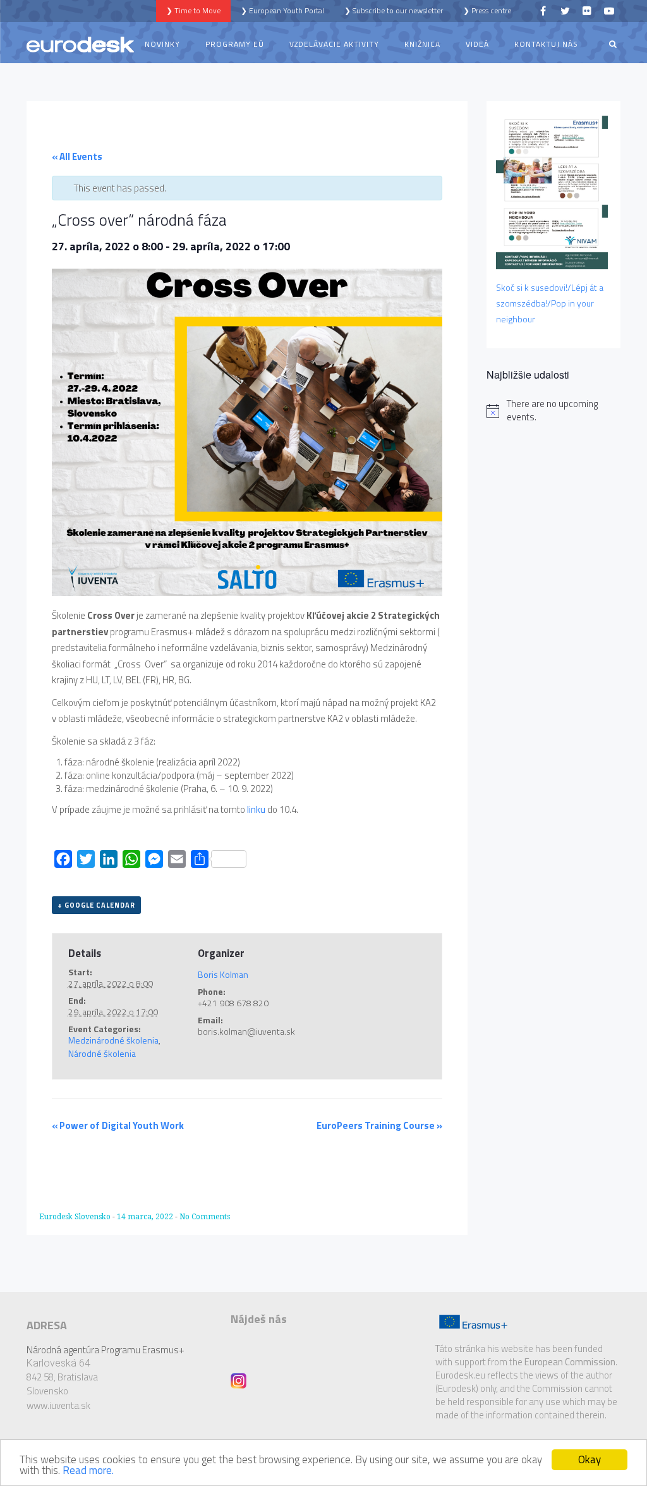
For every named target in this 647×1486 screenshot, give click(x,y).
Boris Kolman (223, 974)
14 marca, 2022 (146, 1216)
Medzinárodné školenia (113, 1040)
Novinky (162, 44)
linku (256, 809)
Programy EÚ (234, 44)
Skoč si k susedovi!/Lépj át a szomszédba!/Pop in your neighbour (549, 303)
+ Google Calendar (96, 905)
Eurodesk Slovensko (75, 1216)
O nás (107, 44)
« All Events (77, 156)
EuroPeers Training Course (379, 1125)
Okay (589, 1459)
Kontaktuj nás (546, 44)
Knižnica (422, 44)
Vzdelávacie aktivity (334, 44)
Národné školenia (102, 1053)
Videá (477, 44)
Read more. (88, 1470)
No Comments (204, 1216)
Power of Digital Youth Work (118, 1125)
